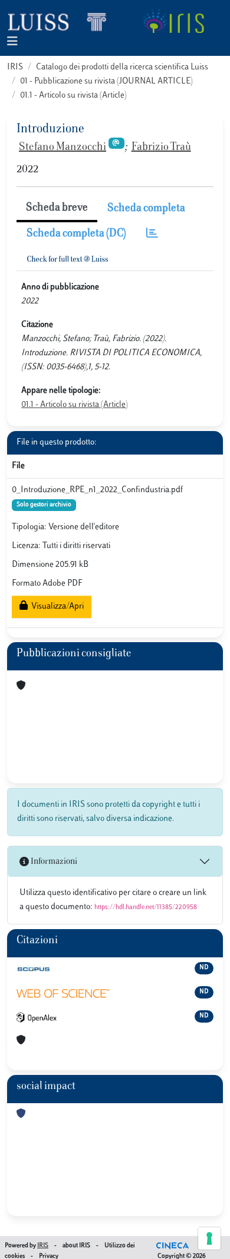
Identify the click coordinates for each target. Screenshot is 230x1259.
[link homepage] (62, 21)
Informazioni (53, 861)
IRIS (15, 67)
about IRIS (76, 1246)
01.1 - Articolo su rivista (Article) (73, 95)
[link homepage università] (173, 21)
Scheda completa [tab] (146, 208)
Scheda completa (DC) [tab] (76, 234)
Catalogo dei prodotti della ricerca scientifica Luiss (122, 67)
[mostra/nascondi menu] (12, 42)
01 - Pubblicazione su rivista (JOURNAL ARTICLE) (106, 81)
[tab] (152, 234)
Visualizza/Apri (56, 606)
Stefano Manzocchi (62, 147)
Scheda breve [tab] (57, 208)
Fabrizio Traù (161, 147)
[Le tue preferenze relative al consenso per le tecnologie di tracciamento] (209, 1238)
